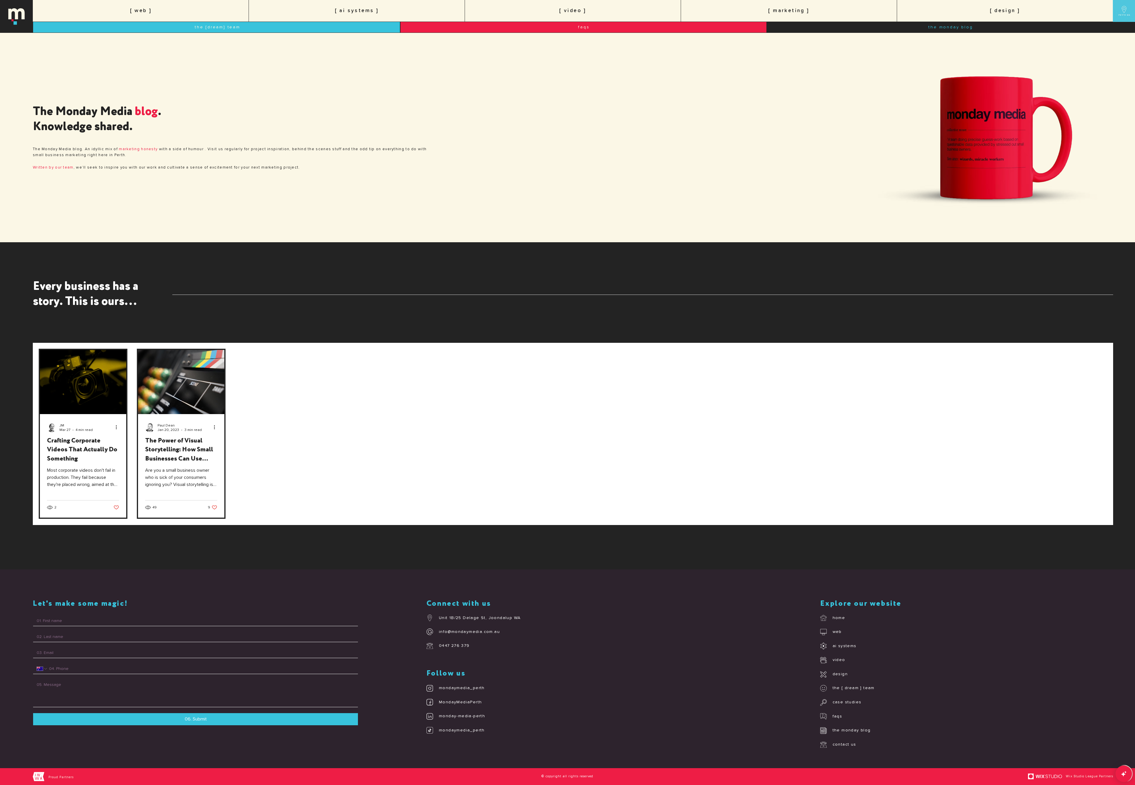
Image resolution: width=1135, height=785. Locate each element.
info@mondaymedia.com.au (469, 632)
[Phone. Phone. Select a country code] (42, 668)
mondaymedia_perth (462, 688)
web (837, 632)
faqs (837, 716)
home (839, 618)
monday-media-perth (462, 716)
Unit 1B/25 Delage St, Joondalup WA (480, 618)
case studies (847, 702)
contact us (844, 744)
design (840, 674)
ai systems (845, 646)
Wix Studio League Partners (1089, 776)
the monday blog (852, 730)
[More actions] (118, 427)
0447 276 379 (454, 646)
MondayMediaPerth (460, 702)
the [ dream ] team (854, 688)
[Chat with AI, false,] (1123, 773)
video (839, 660)
